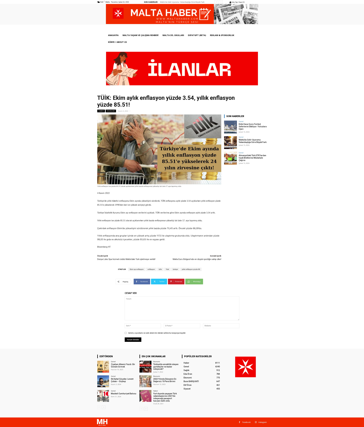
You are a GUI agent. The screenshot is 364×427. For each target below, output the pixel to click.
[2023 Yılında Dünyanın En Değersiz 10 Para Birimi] (145, 381)
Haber (101, 111)
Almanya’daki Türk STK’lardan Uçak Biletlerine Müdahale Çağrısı (252, 157)
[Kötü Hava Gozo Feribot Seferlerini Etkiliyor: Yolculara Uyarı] (230, 127)
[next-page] (103, 407)
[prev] (216, 2)
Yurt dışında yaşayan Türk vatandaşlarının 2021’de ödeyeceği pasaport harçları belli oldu (165, 397)
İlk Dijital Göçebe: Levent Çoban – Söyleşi (122, 380)
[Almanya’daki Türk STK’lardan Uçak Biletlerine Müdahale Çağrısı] (230, 158)
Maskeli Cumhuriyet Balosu (123, 393)
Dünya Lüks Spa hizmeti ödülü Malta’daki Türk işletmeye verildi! (126, 259)
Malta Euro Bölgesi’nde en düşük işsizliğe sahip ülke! (197, 259)
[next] (221, 2)
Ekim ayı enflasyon (137, 269)
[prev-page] (99, 407)
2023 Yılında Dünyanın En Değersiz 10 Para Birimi (164, 380)
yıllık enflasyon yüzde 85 (191, 269)
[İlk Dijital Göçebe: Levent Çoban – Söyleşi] (103, 381)
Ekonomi (111, 111)
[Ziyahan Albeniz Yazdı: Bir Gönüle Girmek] (103, 367)
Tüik (167, 269)
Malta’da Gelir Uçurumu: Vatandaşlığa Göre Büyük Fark (182, 2)
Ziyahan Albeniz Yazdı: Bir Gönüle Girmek (123, 365)
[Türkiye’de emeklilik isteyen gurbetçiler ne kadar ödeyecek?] (145, 367)
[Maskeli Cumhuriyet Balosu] (103, 396)
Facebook (246, 422)
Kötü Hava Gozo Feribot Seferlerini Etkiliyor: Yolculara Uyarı (253, 126)
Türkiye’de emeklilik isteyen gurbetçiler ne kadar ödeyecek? (165, 366)
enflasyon (151, 269)
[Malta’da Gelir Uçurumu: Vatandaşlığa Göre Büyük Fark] (230, 142)
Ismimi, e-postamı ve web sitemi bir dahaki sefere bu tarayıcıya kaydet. (157, 333)
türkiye (175, 269)
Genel (241, 121)
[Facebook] (239, 422)
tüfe (160, 269)
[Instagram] (255, 422)
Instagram (262, 422)
